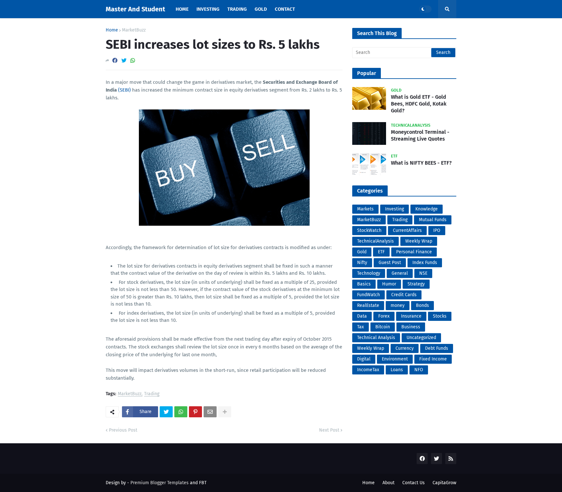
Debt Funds (436, 348)
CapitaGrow (444, 483)
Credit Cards (404, 294)
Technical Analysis (376, 337)
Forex (384, 316)
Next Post (329, 430)
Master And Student (135, 9)
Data (362, 316)
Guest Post (390, 262)
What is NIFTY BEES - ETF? (421, 163)
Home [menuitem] (182, 9)
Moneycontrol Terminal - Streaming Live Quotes (420, 135)
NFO (418, 369)
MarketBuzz (134, 30)
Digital (363, 359)
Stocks (440, 316)
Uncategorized (421, 337)
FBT (203, 483)
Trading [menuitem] (237, 9)
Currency (404, 348)
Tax (360, 327)
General (400, 273)
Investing (394, 209)
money (398, 305)
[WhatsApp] (132, 60)
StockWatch (369, 230)
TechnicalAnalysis (375, 241)
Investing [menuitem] (208, 9)
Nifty (362, 262)
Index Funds (424, 262)
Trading (151, 394)
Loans (397, 369)
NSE (423, 273)
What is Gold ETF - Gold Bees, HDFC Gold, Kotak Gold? (419, 104)
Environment (395, 359)
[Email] (210, 411)
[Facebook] (114, 60)
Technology (368, 273)
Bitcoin (382, 327)
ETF (381, 252)
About (388, 483)
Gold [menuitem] (261, 9)
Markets (365, 209)
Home (112, 30)
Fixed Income (433, 359)
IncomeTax (368, 369)
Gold (362, 252)
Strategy (416, 284)
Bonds (422, 305)
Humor (389, 284)
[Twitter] (124, 60)
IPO (436, 230)
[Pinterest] (195, 411)
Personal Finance (414, 252)
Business (410, 327)
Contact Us (413, 483)
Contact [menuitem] (285, 9)
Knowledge (426, 209)
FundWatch (368, 294)
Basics (364, 284)
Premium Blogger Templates (159, 483)
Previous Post (123, 430)
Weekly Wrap (418, 241)
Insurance (411, 316)
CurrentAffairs (407, 230)
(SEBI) (124, 90)
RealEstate (368, 305)
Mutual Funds (433, 219)
